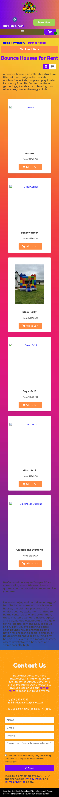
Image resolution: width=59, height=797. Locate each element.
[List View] (52, 66)
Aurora (29, 153)
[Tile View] (46, 66)
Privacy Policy (33, 778)
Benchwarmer (29, 232)
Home (6, 42)
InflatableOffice (42, 794)
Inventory (19, 42)
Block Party (29, 311)
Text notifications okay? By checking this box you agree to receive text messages (28, 758)
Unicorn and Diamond (29, 549)
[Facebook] (14, 19)
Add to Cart (31, 167)
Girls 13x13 (29, 470)
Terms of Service (15, 781)
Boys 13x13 (29, 391)
